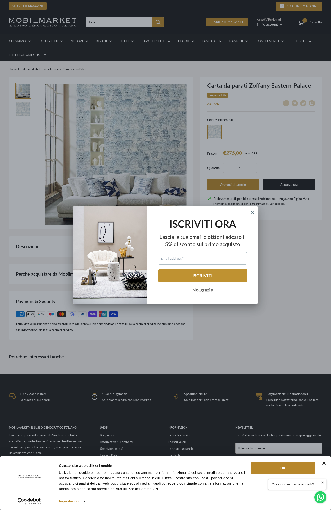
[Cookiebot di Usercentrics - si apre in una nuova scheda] (29, 501)
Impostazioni (69, 501)
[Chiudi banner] (324, 463)
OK (283, 468)
